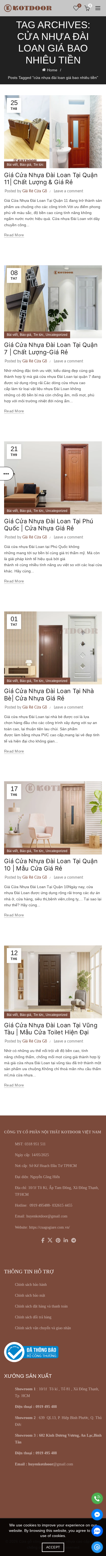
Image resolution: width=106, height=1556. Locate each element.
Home (52, 70)
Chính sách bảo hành (31, 1285)
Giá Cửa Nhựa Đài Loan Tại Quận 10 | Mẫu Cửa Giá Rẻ (51, 864)
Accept (53, 1547)
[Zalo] (97, 1531)
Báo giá (25, 165)
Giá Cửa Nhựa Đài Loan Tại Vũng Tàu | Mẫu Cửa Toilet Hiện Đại (50, 1029)
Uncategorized (56, 335)
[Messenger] (97, 1515)
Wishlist (79, 5)
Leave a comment (68, 191)
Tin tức (38, 165)
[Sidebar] (7, 473)
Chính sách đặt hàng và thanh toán (41, 1306)
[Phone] (97, 1498)
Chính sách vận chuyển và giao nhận (43, 1328)
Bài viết (12, 165)
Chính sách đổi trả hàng (33, 1317)
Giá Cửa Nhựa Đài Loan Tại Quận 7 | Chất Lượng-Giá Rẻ (51, 348)
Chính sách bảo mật (30, 1295)
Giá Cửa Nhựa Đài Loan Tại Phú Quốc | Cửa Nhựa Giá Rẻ (48, 525)
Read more (14, 235)
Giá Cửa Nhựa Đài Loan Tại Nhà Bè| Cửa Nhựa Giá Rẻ (49, 694)
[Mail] (97, 1547)
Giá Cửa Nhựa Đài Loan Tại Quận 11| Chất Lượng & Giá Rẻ (51, 178)
